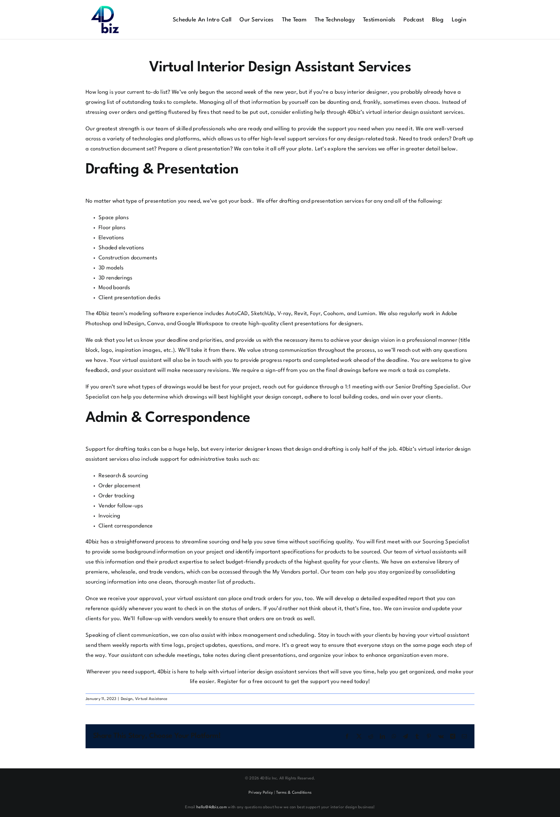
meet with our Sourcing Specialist (428, 542)
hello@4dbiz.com (211, 807)
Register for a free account (250, 681)
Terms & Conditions (293, 793)
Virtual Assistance (151, 699)
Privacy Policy (261, 793)
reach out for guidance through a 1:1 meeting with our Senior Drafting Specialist (360, 387)
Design (127, 699)
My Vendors (287, 572)
